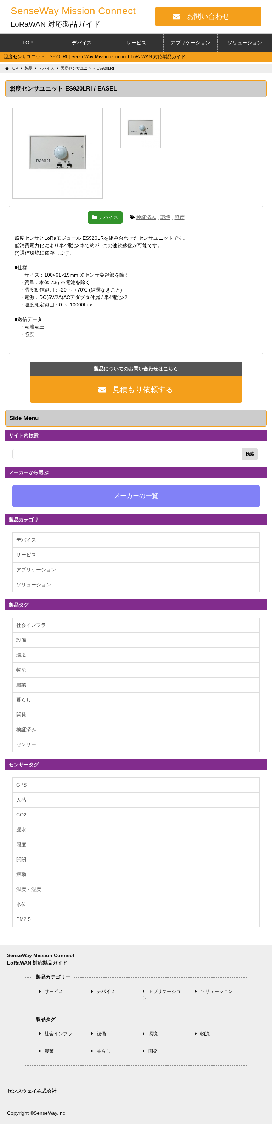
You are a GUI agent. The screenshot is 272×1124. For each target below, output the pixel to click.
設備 (21, 640)
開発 (21, 714)
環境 (165, 217)
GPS (21, 785)
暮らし (23, 699)
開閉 (21, 859)
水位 (21, 904)
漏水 (21, 829)
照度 (180, 217)
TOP (27, 42)
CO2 (21, 815)
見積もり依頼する (143, 389)
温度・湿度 (28, 889)
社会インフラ (31, 625)
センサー (26, 744)
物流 (21, 670)
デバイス (82, 42)
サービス (136, 42)
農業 (21, 685)
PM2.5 (23, 919)
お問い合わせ (208, 16)
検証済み (146, 217)
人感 (21, 800)
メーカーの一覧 (136, 495)
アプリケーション (190, 42)
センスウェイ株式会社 (32, 1091)
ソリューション (244, 42)
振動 (21, 874)
